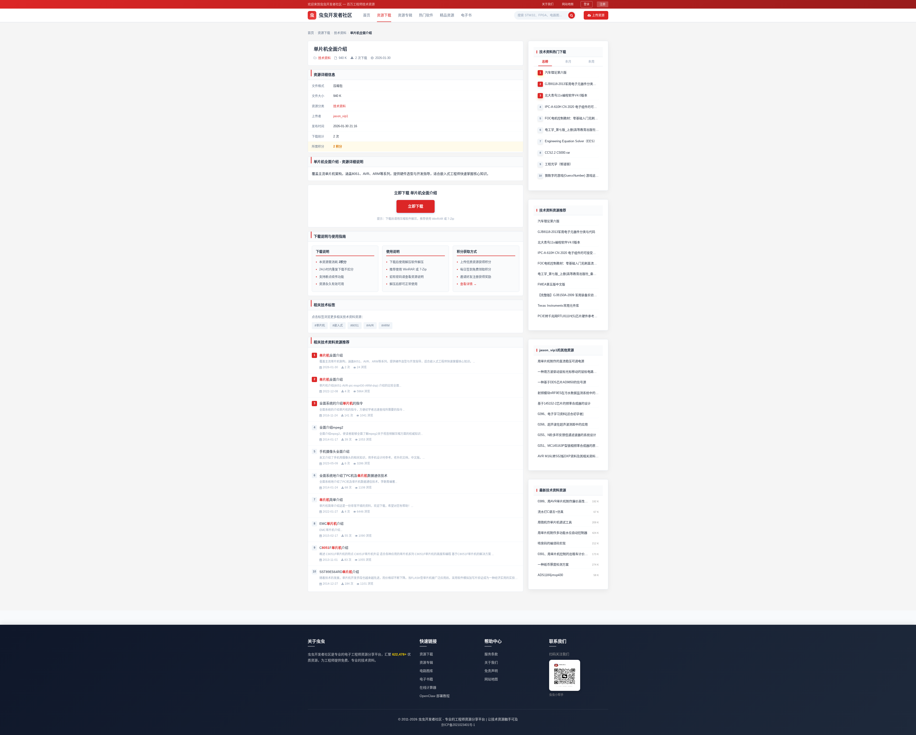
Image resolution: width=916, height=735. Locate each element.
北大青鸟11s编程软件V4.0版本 (566, 95)
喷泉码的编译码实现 (552, 543)
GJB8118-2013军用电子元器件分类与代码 (572, 84)
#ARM (385, 325)
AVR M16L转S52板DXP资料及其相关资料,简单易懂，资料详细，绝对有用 (568, 456)
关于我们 (547, 4)
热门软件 (426, 15)
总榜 (545, 61)
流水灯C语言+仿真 (550, 512)
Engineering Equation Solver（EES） (571, 141)
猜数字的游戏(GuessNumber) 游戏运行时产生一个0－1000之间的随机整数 (572, 175)
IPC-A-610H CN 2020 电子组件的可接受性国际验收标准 (572, 107)
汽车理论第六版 (556, 72)
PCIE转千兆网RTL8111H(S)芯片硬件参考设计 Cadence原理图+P (568, 316)
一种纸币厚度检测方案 (553, 564)
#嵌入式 (338, 325)
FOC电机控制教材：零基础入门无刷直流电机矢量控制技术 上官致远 (572, 118)
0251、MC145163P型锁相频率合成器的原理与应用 (568, 445)
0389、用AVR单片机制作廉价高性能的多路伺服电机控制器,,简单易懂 (564, 501)
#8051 (354, 325)
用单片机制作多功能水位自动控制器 (562, 533)
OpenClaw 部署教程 (435, 696)
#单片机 (320, 325)
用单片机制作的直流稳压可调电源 (561, 361)
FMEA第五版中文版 (551, 284)
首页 (366, 15)
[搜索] (571, 15)
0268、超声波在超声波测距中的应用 (563, 424)
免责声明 (491, 671)
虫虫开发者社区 (331, 15)
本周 (591, 61)
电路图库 (426, 671)
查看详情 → (468, 284)
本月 (568, 61)
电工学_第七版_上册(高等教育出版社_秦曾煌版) (572, 129)
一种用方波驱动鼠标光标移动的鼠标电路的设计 (568, 371)
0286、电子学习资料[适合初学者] (560, 414)
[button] (415, 206)
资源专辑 (405, 15)
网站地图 (567, 4)
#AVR (370, 325)
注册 (602, 4)
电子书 (466, 15)
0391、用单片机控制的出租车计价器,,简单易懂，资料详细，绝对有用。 (564, 554)
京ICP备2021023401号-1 (458, 725)
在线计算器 (428, 687)
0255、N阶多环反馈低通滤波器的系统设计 (567, 435)
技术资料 (324, 58)
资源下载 (384, 15)
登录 (586, 4)
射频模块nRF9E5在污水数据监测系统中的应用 (568, 392)
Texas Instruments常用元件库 (558, 305)
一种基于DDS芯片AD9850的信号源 (562, 382)
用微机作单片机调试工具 (555, 522)
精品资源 (447, 15)
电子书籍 (426, 679)
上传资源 (598, 15)
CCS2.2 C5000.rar (557, 152)
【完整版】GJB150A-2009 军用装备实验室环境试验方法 (568, 295)
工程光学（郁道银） (559, 164)
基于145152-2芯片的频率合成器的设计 (564, 403)
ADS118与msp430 (550, 575)
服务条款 (491, 654)
